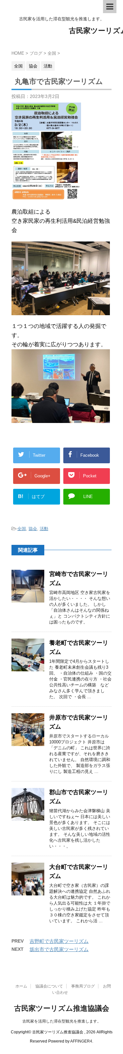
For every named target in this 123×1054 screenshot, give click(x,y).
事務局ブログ (83, 986)
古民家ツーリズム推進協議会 (61, 1008)
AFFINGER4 (81, 1041)
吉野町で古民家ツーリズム (59, 941)
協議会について (49, 986)
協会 (33, 528)
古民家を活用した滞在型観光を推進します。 (61, 1021)
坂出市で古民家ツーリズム (59, 949)
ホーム (21, 986)
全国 (21, 528)
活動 (44, 528)
